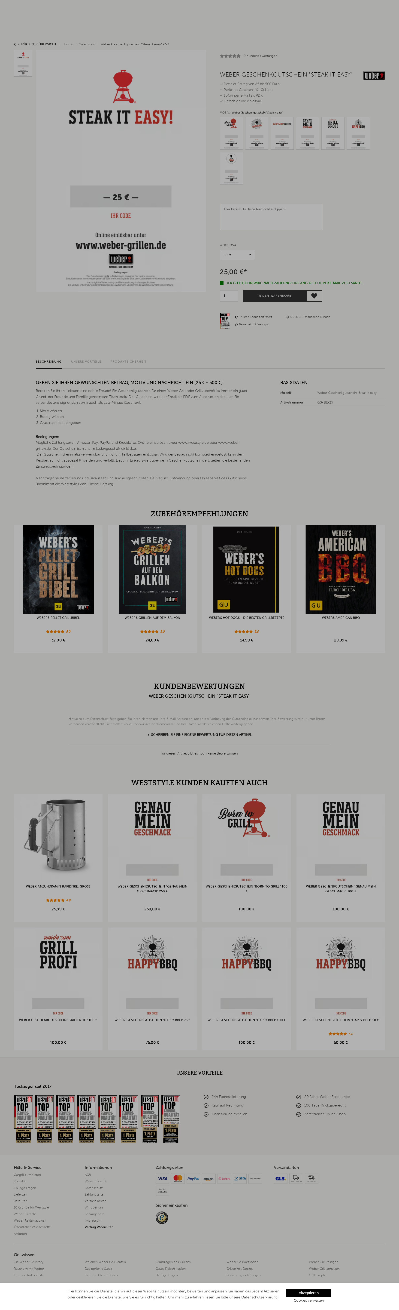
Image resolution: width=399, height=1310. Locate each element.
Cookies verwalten (309, 1301)
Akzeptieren (309, 1293)
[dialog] (199, 1296)
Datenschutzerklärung (259, 1297)
